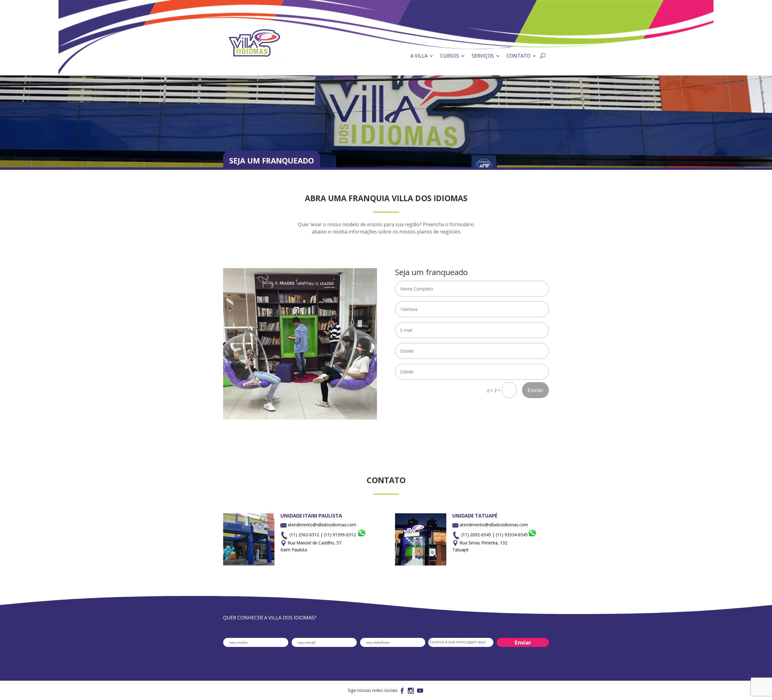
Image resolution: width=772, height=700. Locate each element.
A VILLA (419, 55)
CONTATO (518, 55)
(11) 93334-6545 (512, 534)
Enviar (535, 390)
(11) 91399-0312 (340, 534)
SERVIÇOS (483, 55)
